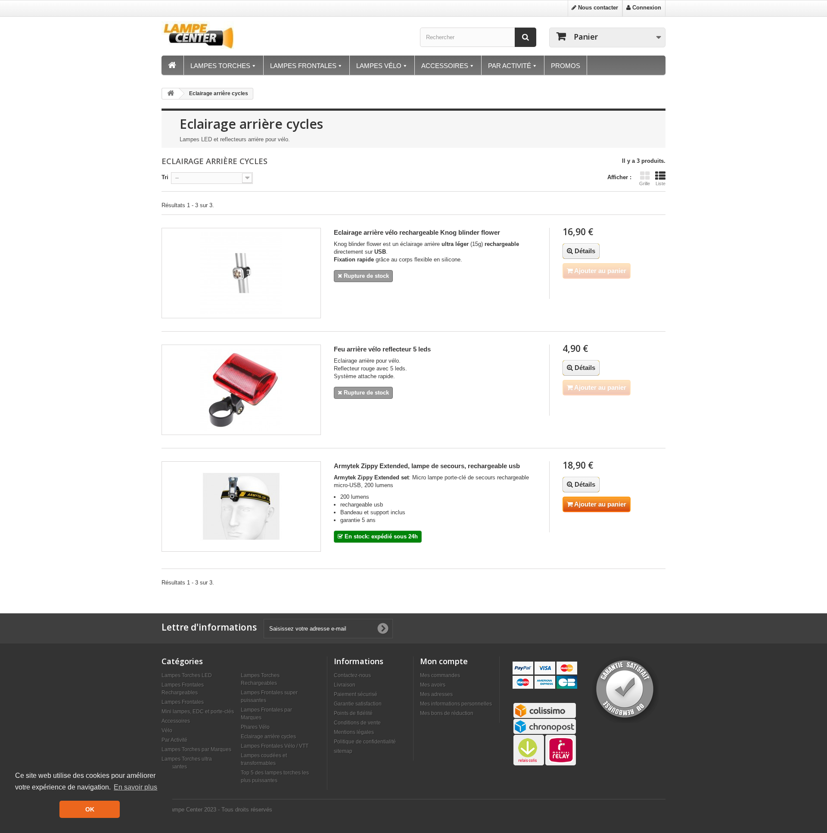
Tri (165, 177)
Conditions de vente (357, 722)
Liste (660, 183)
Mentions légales (354, 732)
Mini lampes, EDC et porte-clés (198, 711)
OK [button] (89, 809)
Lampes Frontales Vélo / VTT (274, 746)
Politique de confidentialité (365, 741)
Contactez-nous (352, 675)
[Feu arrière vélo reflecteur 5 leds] (241, 390)
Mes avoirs (432, 684)
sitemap (343, 751)
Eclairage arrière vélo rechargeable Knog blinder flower (417, 232)
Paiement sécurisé (355, 694)
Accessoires (176, 721)
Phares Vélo (255, 727)
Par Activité (174, 740)
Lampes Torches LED (187, 675)
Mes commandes (440, 675)
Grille (644, 183)
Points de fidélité (353, 713)
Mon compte (444, 661)
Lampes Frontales (183, 702)
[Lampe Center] (220, 35)
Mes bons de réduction (446, 713)
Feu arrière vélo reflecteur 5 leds (382, 349)
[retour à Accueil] (170, 93)
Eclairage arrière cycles (268, 736)
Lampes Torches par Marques (196, 749)
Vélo (167, 730)
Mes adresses (436, 694)
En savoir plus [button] (135, 787)
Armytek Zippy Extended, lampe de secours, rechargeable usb (427, 465)
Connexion (646, 7)
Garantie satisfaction (358, 703)
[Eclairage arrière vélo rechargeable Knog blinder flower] (241, 273)
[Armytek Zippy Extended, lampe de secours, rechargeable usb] (241, 506)
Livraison (344, 684)
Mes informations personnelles (456, 703)
